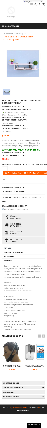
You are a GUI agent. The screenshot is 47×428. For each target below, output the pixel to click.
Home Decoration (36, 197)
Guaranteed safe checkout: (14, 206)
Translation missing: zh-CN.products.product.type (14, 118)
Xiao (39, 408)
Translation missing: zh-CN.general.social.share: (13, 190)
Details (7, 248)
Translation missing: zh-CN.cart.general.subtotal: (14, 154)
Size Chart (9, 256)
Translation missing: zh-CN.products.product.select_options (18, 364)
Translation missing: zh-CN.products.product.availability (17, 107)
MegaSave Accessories (18, 408)
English (28, 2)
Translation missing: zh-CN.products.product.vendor (15, 127)
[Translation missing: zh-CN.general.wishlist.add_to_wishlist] (4, 180)
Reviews (8, 260)
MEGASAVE (7, 131)
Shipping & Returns (13, 252)
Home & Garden (20, 197)
